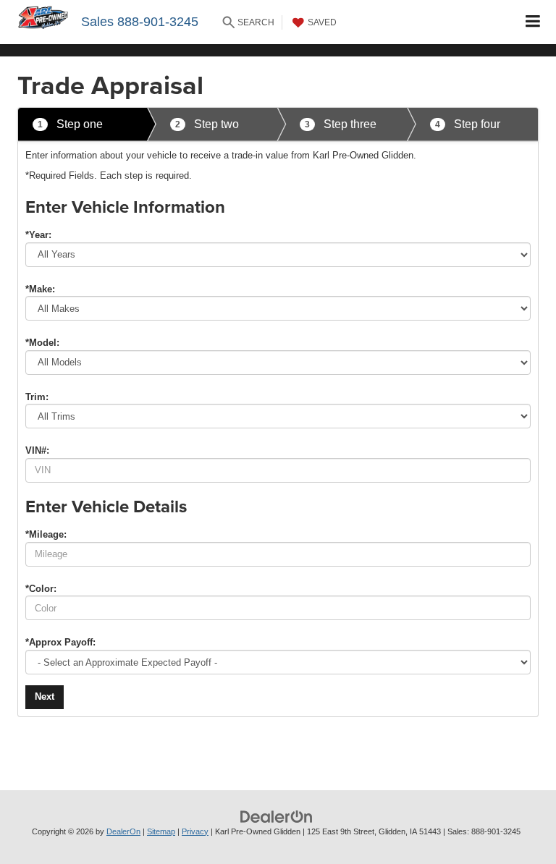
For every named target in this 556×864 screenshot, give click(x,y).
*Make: (40, 289)
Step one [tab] (70, 124)
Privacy (195, 831)
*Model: (42, 342)
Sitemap (161, 831)
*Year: (38, 234)
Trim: (37, 396)
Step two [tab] (207, 124)
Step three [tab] (340, 124)
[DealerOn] (276, 815)
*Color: (40, 588)
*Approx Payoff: (60, 642)
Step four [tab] (467, 124)
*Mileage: (46, 534)
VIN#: (37, 450)
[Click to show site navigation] (533, 22)
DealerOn (123, 831)
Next (44, 696)
